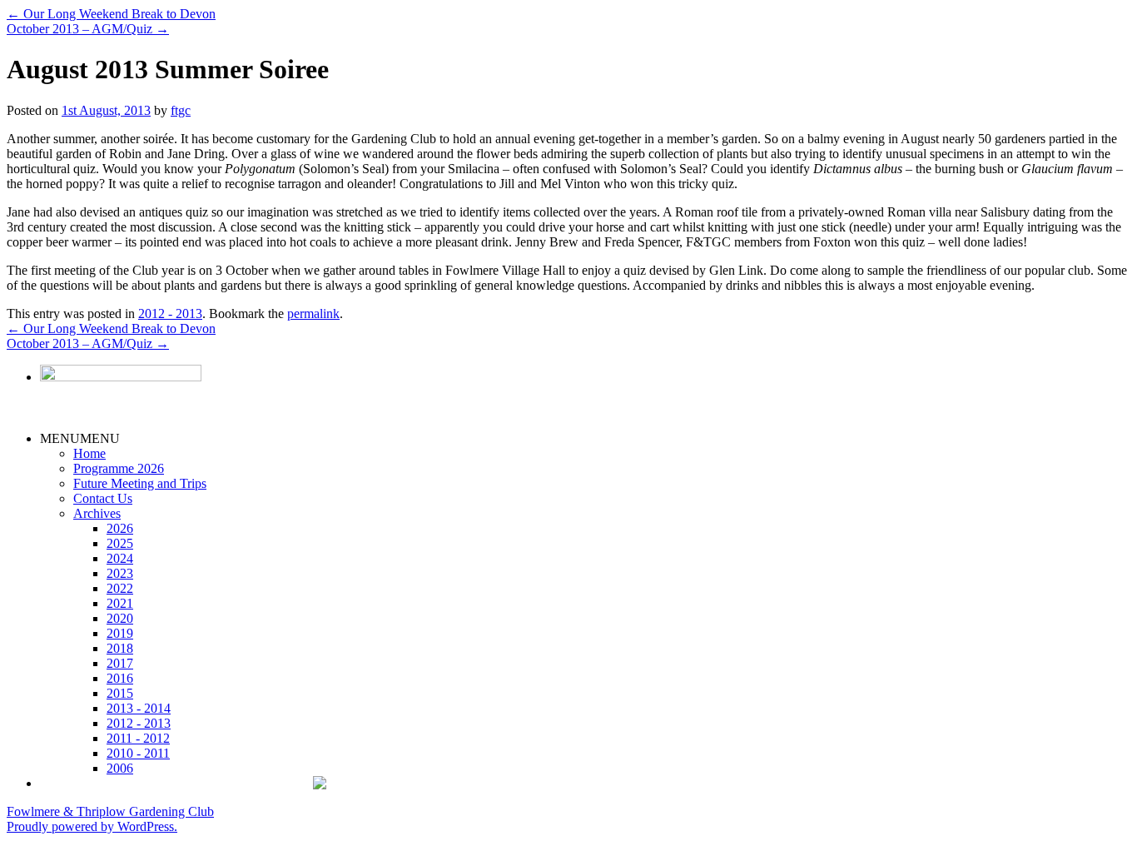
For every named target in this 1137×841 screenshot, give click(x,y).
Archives (97, 513)
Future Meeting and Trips (139, 483)
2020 (120, 618)
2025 (120, 543)
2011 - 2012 (138, 738)
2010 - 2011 (138, 753)
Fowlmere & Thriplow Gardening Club (110, 811)
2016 (120, 678)
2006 (120, 768)
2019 (120, 633)
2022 (120, 588)
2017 (120, 663)
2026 (120, 528)
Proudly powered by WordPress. (92, 826)
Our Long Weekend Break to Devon (111, 14)
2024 (120, 558)
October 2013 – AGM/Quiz (88, 29)
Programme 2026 (118, 468)
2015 (120, 693)
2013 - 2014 (139, 708)
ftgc (181, 110)
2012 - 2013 (170, 313)
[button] (80, 438)
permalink (313, 313)
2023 (120, 573)
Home (89, 453)
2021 (120, 603)
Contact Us (102, 498)
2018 (120, 648)
